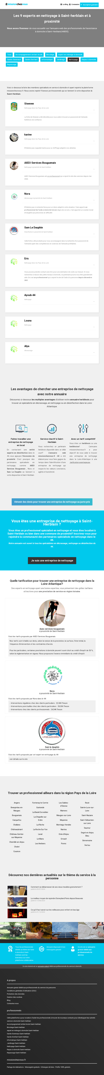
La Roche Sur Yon (40, 829)
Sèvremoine (87, 840)
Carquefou (17, 820)
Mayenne (63, 820)
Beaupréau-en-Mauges (17, 809)
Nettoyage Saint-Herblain (16, 1046)
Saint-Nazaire (87, 815)
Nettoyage (73, 59)
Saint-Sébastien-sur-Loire (87, 821)
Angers (17, 803)
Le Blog (65, 4)
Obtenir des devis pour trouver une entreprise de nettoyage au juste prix (52, 501)
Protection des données (15, 994)
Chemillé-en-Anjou (16, 842)
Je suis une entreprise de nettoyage (52, 560)
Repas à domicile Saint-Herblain (18, 1049)
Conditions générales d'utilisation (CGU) (21, 991)
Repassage (11, 64)
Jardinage (61, 59)
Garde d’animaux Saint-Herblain (18, 1034)
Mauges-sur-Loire (64, 815)
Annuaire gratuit (12, 988)
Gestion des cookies (14, 997)
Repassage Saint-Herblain (16, 1053)
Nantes (64, 829)
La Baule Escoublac (40, 812)
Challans (16, 825)
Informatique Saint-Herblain (17, 1040)
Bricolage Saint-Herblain (16, 1027)
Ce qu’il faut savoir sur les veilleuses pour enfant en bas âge (55, 910)
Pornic (63, 844)
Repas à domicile (89, 59)
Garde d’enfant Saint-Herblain (18, 1037)
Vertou (87, 845)
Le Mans (40, 839)
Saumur (87, 828)
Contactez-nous (13, 1003)
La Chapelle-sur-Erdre (40, 818)
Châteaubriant (17, 829)
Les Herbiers (40, 844)
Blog (8, 1000)
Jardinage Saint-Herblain (16, 1043)
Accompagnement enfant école (28, 54)
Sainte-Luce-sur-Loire (87, 809)
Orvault (64, 839)
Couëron (16, 851)
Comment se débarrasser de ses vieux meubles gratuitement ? (56, 887)
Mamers (63, 811)
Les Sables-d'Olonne (63, 804)
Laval (40, 834)
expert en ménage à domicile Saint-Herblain (23, 1030)
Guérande (40, 807)
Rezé (87, 803)
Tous (9, 54)
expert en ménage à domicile (70, 54)
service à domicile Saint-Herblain (19, 1021)
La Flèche (40, 825)
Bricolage (50, 54)
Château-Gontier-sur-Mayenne (17, 835)
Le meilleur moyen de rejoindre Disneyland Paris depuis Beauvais (57, 898)
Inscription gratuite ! (90, 5)
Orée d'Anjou (64, 834)
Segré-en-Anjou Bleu (87, 834)
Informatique (47, 59)
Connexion (75, 4)
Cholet (17, 847)
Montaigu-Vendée (63, 825)
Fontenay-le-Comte (40, 803)
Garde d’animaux (14, 59)
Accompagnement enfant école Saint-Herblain (24, 1024)
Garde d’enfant (31, 59)
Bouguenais (17, 815)
